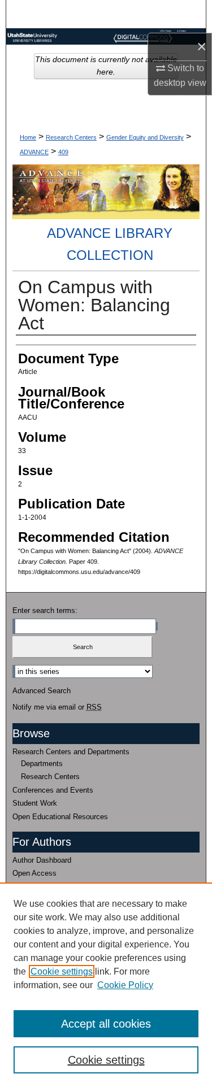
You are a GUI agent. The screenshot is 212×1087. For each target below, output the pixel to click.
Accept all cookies (106, 1024)
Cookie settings (62, 971)
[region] (106, 984)
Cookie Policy (125, 985)
